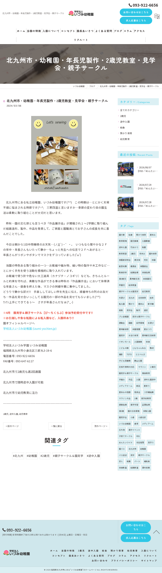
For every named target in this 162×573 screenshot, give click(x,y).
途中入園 (14, 413)
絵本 (152, 297)
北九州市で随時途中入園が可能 (23, 382)
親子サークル (144, 455)
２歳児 (153, 366)
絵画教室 (134, 467)
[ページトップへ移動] (156, 532)
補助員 (147, 461)
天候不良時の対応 (126, 366)
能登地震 (123, 266)
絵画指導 (134, 272)
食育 (136, 423)
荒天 (146, 259)
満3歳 (121, 411)
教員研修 (123, 272)
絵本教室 (132, 285)
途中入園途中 (150, 379)
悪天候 (137, 259)
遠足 (146, 310)
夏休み (153, 234)
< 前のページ (12, 426)
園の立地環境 (133, 411)
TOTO (129, 354)
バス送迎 (123, 455)
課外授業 (146, 467)
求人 (121, 461)
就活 (138, 385)
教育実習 (123, 253)
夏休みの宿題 (125, 392)
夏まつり (148, 329)
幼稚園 (143, 448)
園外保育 (153, 253)
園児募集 (134, 241)
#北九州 (18, 456)
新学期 (151, 303)
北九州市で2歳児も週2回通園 (22, 372)
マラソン (142, 366)
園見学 (122, 335)
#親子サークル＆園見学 (68, 456)
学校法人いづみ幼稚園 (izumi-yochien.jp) (29, 328)
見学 (132, 455)
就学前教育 (146, 398)
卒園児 (122, 285)
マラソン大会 (125, 398)
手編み (122, 379)
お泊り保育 (133, 335)
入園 (138, 379)
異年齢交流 (134, 278)
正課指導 (146, 404)
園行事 (122, 234)
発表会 (137, 392)
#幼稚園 (32, 456)
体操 (148, 341)
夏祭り (147, 385)
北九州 (131, 297)
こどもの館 (124, 348)
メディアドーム (125, 385)
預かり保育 (126, 133)
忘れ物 (122, 429)
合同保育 (142, 297)
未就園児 (147, 278)
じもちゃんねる (139, 348)
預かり (131, 303)
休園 (154, 259)
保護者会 (144, 266)
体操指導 (146, 272)
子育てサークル (125, 436)
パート (137, 461)
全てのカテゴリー (129, 110)
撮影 (121, 354)
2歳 (135, 398)
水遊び (151, 322)
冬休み (142, 253)
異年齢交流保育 (149, 335)
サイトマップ (149, 560)
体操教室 (123, 467)
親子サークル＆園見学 (128, 291)
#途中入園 (93, 456)
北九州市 (132, 448)
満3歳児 (122, 278)
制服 (144, 247)
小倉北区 (142, 417)
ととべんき (140, 354)
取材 (152, 348)
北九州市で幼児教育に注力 (20, 393)
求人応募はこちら (136, 20)
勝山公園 (138, 360)
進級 (121, 310)
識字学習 (134, 404)
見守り (151, 442)
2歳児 (6, 413)
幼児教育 (23, 413)
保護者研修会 (125, 259)
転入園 (122, 303)
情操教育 (146, 373)
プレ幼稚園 (124, 316)
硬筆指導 (123, 404)
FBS (138, 436)
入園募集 (138, 341)
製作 (138, 310)
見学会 (130, 310)
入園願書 (146, 241)
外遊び (122, 297)
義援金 (133, 266)
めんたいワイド (125, 442)
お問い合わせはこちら (136, 12)
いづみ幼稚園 (125, 423)
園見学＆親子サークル (128, 373)
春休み (141, 303)
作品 (130, 379)
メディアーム (147, 423)
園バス (122, 448)
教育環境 (123, 241)
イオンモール (125, 341)
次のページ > (100, 426)
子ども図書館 (125, 360)
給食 (122, 127)
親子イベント (134, 429)
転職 (129, 461)
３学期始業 (149, 392)
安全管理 (140, 442)
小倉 (132, 417)
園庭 (130, 322)
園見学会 (123, 417)
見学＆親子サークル (141, 316)
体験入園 (147, 411)
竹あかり (134, 247)
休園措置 (136, 329)
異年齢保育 (124, 329)
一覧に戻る (56, 426)
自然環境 (140, 322)
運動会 (122, 322)
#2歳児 (45, 456)
